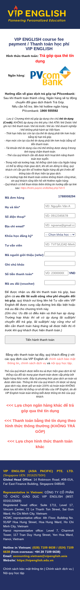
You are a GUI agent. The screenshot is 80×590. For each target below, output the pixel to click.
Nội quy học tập (13, 573)
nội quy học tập (61, 363)
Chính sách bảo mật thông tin (23, 568)
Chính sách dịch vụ (59, 568)
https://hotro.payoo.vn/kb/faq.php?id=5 (43, 188)
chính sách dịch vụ (33, 363)
